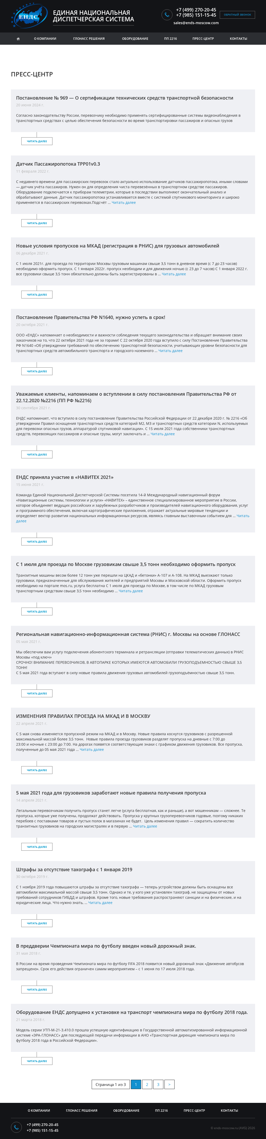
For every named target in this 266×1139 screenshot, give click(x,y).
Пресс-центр (194, 1110)
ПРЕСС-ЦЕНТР (203, 38)
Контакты (238, 38)
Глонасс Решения (81, 1110)
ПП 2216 (170, 38)
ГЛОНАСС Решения (89, 38)
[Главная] (18, 38)
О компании (45, 38)
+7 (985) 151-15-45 (196, 15)
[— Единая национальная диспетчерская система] (31, 15)
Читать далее (37, 141)
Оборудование (135, 38)
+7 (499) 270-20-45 (196, 9)
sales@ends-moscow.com (196, 22)
